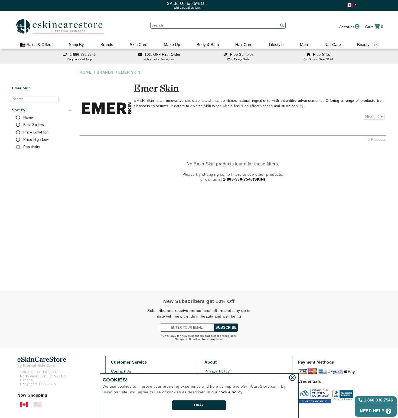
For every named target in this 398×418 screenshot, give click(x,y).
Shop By (76, 44)
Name (28, 117)
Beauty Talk (367, 44)
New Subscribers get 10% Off (199, 301)
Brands (106, 44)
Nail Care (332, 44)
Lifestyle (276, 44)
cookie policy (231, 392)
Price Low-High (36, 132)
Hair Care (243, 44)
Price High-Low (36, 140)
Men (304, 44)
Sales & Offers (39, 44)
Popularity (31, 147)
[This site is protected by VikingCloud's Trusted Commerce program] (314, 395)
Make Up (172, 44)
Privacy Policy (217, 371)
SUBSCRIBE (226, 327)
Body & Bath (208, 44)
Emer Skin (21, 88)
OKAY (199, 405)
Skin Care (138, 44)
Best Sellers (33, 125)
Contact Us (121, 371)
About (210, 362)
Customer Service (129, 362)
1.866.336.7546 (378, 400)
